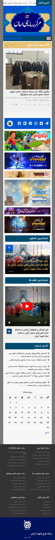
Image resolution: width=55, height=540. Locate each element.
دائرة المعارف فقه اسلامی (17, 480)
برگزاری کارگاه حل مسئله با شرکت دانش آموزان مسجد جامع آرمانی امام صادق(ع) (29, 93)
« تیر (47, 432)
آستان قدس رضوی (19, 501)
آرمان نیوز (27, 537)
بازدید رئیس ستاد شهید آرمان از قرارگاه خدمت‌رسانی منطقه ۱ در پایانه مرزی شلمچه (29, 368)
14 (22, 412)
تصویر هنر (47, 504)
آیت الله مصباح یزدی (43, 480)
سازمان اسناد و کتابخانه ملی (16, 462)
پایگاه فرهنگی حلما (19, 477)
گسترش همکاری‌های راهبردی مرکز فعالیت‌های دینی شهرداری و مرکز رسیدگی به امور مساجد (29, 355)
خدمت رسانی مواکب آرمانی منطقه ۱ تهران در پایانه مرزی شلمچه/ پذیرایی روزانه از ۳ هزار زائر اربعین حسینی (27, 374)
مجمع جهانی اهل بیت (18, 483)
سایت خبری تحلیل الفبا (42, 464)
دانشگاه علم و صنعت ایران (16, 459)
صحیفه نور (46, 507)
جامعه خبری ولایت (44, 461)
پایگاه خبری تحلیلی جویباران (41, 455)
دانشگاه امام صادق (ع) (18, 456)
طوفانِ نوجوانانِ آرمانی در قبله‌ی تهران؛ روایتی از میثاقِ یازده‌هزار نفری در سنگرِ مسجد (28, 384)
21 (22, 417)
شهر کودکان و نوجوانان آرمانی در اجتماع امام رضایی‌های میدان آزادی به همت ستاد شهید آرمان (28, 265)
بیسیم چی (46, 501)
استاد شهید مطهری (44, 486)
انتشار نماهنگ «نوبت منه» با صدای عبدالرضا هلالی (28, 359)
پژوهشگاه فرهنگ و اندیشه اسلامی (17, 453)
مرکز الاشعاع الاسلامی (18, 489)
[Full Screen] (45, 323)
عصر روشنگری (45, 510)
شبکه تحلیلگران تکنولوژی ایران (16, 465)
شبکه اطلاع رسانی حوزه (17, 510)
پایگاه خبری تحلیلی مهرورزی (41, 458)
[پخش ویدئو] (27, 306)
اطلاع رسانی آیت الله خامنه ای (40, 489)
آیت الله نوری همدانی (43, 483)
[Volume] (39, 323)
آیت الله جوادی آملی (43, 477)
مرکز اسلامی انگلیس (19, 486)
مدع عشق (46, 513)
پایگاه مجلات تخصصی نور (17, 504)
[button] (13, 271)
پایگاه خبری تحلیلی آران (42, 452)
